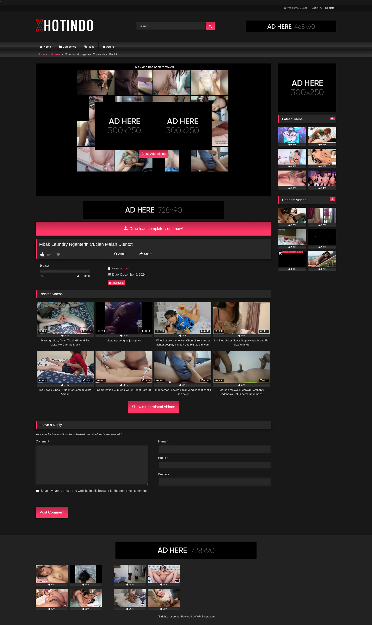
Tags (91, 46)
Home (47, 46)
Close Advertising (153, 153)
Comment (42, 441)
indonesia (54, 54)
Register (330, 7)
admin (124, 268)
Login (315, 7)
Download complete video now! (155, 228)
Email (163, 458)
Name (163, 441)
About (122, 253)
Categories (69, 46)
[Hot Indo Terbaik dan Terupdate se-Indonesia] (65, 25)
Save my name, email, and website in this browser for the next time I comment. (94, 490)
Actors (110, 46)
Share (147, 253)
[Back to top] (360, 614)
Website (163, 474)
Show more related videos (153, 407)
